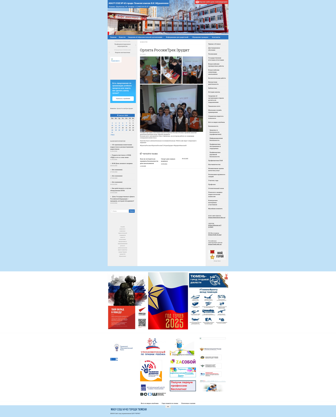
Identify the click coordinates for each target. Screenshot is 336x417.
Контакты (216, 37)
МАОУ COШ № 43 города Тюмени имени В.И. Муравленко (138, 3)
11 (116, 125)
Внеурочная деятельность (213, 83)
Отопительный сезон (216, 188)
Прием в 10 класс (214, 44)
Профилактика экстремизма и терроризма (215, 146)
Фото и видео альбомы (216, 122)
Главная (113, 37)
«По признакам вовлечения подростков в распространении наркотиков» (121, 147)
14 (126, 125)
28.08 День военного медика (122, 163)
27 (123, 130)
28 (126, 130)
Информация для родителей (177, 37)
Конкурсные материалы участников (213, 202)
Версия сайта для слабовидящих (213, 2)
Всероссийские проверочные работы (216, 65)
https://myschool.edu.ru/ (216, 217)
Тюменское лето (214, 106)
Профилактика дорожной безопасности (215, 154)
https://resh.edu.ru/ (215, 244)
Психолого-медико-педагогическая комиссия (215, 194)
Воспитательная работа (217, 78)
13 (122, 125)
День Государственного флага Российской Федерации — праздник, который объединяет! (122, 199)
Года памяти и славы (170, 403)
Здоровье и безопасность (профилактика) (215, 132)
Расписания (212, 54)
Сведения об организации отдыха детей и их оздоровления (216, 99)
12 (119, 125)
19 (119, 128)
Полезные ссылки (188, 403)
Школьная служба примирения (214, 111)
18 (116, 128)
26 (119, 130)
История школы (214, 92)
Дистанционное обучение (214, 49)
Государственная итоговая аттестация (216, 59)
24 (112, 130)
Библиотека (212, 88)
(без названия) (117, 169)
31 (112, 132)
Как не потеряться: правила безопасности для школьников (149, 161)
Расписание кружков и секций (216, 175)
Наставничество (214, 164)
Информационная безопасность (216, 139)
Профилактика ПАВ (215, 160)
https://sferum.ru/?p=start (214, 226)
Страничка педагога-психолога (216, 117)
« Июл (112, 135)
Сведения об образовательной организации (145, 37)
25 (116, 130)
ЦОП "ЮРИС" (135, 413)
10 (112, 125)
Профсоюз (212, 184)
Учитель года (213, 180)
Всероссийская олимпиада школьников (213, 72)
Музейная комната (215, 208)
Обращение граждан (200, 37)
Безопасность (213, 126)
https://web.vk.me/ (214, 235)
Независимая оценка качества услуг (216, 169)
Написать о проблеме (123, 98)
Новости (122, 37)
